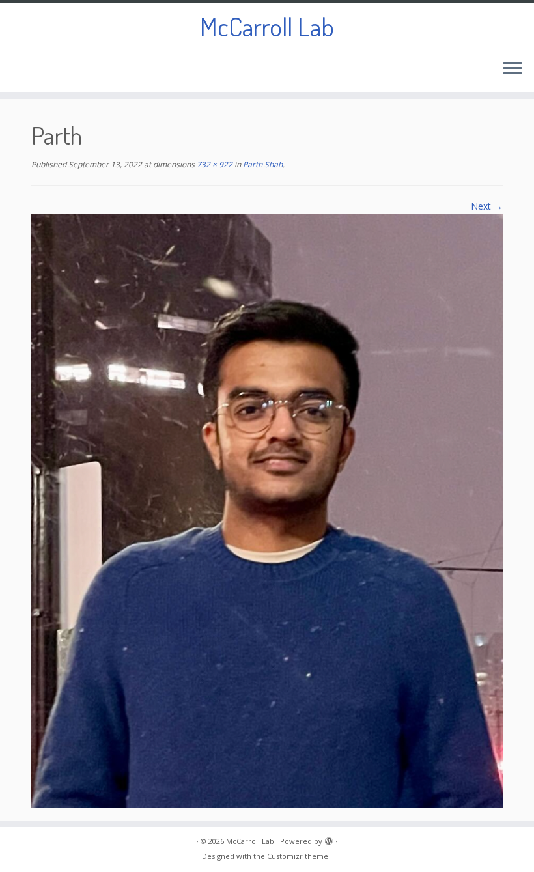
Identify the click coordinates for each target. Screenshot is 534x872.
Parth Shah (262, 164)
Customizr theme (297, 856)
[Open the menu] (512, 69)
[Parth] (267, 509)
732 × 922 (213, 164)
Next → (487, 206)
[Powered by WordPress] (328, 838)
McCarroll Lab (267, 26)
